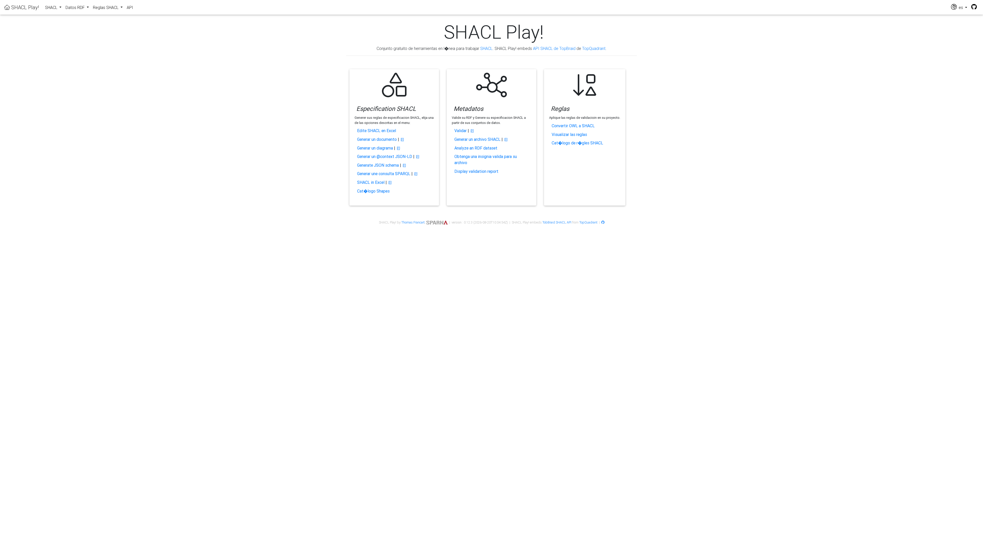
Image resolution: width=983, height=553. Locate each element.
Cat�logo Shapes (373, 191)
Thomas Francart (413, 222)
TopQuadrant (593, 48)
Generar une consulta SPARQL (383, 173)
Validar (460, 130)
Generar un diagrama (375, 148)
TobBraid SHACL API (556, 222)
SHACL (486, 48)
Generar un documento (377, 139)
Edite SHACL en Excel (376, 130)
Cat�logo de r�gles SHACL (577, 142)
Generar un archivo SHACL (477, 139)
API (130, 7)
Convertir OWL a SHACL (573, 125)
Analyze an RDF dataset (475, 148)
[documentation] (402, 139)
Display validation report (476, 171)
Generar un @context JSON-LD (384, 156)
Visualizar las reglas (569, 134)
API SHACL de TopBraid (554, 48)
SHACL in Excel (370, 182)
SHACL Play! (24, 7)
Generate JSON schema (378, 165)
